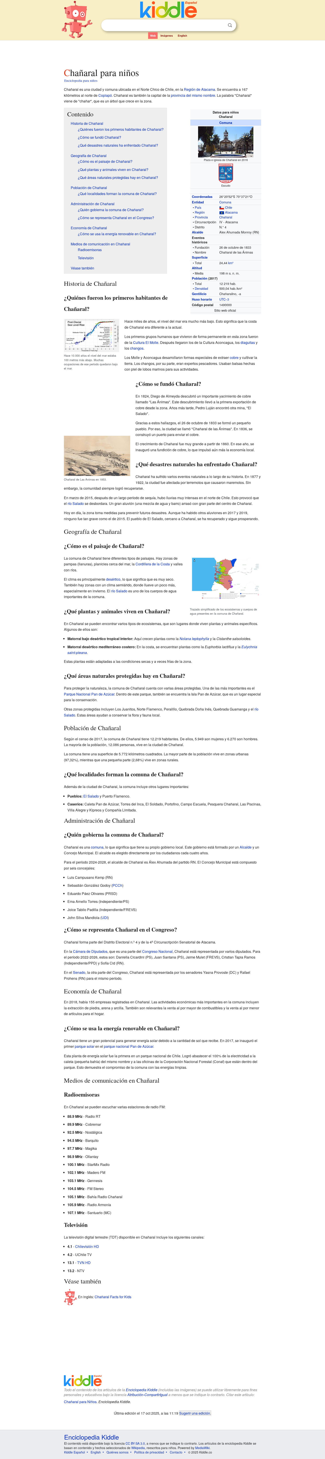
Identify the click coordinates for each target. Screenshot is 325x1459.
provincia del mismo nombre (193, 95)
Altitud (197, 268)
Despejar (221, 25)
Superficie (200, 257)
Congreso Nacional (157, 951)
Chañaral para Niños (80, 1401)
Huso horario (202, 299)
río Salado (76, 503)
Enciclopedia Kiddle (141, 1389)
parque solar (84, 1046)
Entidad (198, 202)
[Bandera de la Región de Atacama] (221, 212)
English (182, 36)
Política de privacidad (149, 1452)
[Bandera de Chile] (221, 207)
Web (153, 36)
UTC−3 (224, 299)
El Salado (91, 796)
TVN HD (84, 1262)
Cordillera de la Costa (153, 564)
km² (230, 262)
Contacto (176, 1452)
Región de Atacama (199, 89)
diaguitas (248, 342)
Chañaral (225, 217)
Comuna (225, 122)
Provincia (201, 217)
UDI (104, 917)
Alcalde (197, 232)
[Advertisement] (162, 53)
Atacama (231, 212)
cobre (234, 357)
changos (136, 348)
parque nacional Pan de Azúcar (128, 1046)
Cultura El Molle (145, 342)
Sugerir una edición (194, 1413)
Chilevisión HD (87, 1246)
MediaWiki (202, 1448)
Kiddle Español (74, 1452)
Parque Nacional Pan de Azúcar (89, 694)
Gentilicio (199, 294)
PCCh (117, 885)
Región (200, 212)
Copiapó (105, 95)
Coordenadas (202, 196)
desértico (113, 579)
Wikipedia (138, 1448)
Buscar (230, 25)
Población (199, 278)
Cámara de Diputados (90, 951)
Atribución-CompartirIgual (147, 1394)
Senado (79, 972)
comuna (97, 847)
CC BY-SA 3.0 (135, 1443)
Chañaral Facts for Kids (113, 1296)
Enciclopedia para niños (81, 80)
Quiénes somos (117, 1452)
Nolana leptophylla (194, 638)
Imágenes (167, 36)
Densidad (201, 288)
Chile (228, 207)
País (198, 207)
